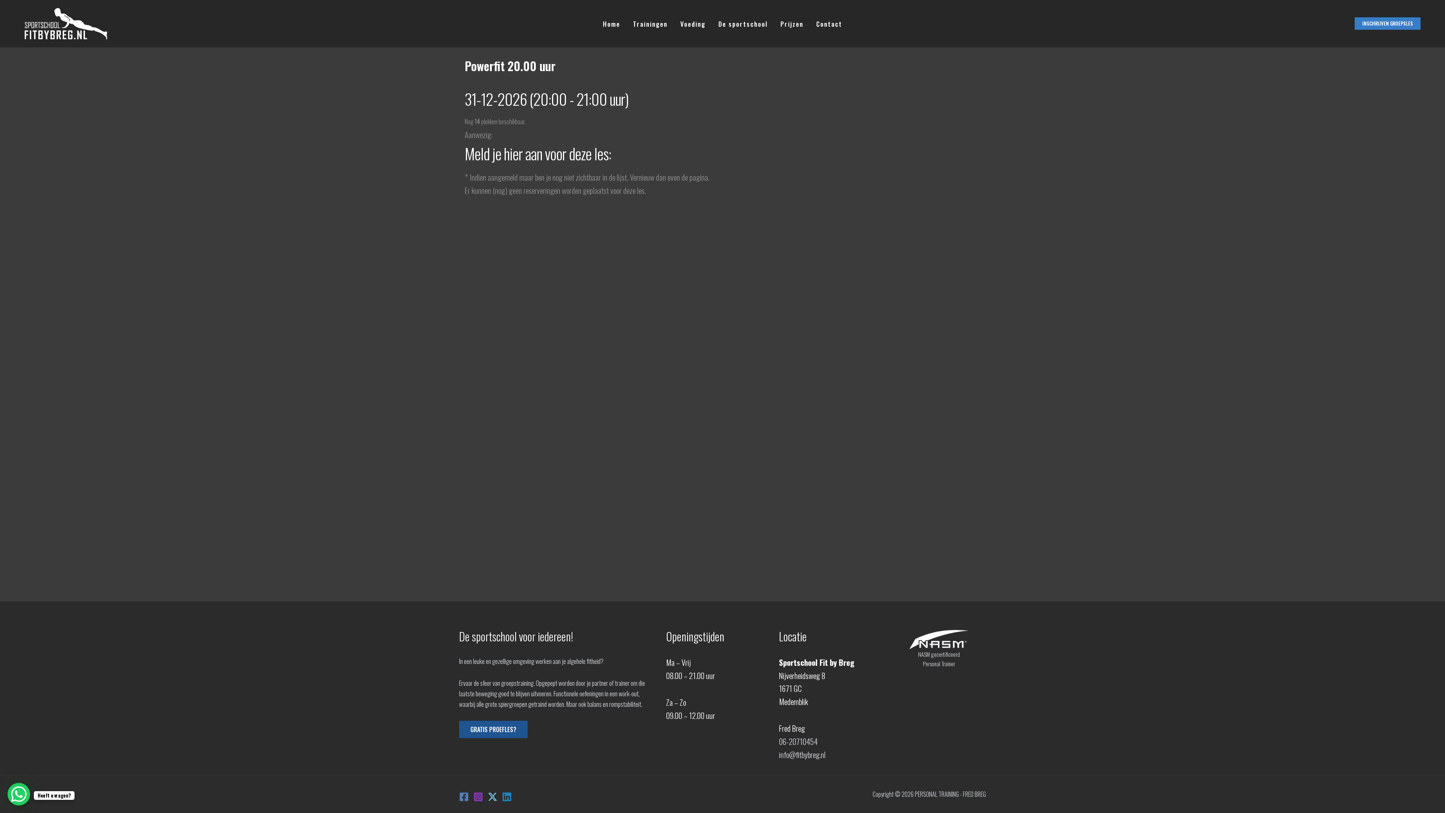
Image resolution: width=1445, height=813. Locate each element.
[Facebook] (464, 797)
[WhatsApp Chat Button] (19, 794)
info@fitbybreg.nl (802, 754)
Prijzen (791, 24)
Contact (829, 24)
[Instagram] (478, 797)
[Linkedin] (507, 797)
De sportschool (743, 24)
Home (611, 24)
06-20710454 (798, 741)
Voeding (693, 24)
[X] (492, 797)
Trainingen (650, 24)
